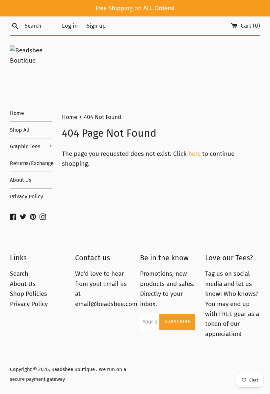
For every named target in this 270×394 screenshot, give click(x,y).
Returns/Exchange (31, 163)
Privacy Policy (26, 196)
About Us (20, 180)
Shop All (20, 130)
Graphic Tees (31, 146)
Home (17, 113)
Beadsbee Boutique (73, 369)
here (194, 153)
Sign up (96, 25)
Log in (70, 25)
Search (19, 273)
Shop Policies (28, 293)
